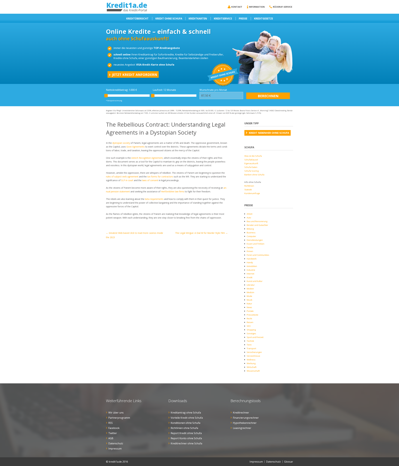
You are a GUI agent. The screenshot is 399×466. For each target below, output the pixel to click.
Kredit (249, 277)
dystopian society (121, 142)
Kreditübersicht (137, 18)
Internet (250, 273)
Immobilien (252, 266)
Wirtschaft (251, 367)
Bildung (250, 228)
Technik (250, 341)
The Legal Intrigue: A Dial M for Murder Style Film (201, 232)
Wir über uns (116, 412)
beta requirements (154, 198)
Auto (249, 217)
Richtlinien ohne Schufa (184, 428)
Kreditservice (223, 18)
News (249, 307)
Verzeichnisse (253, 355)
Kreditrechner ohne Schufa (186, 443)
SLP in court (127, 180)
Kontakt (236, 6)
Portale (250, 311)
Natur (249, 303)
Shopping (251, 329)
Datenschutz (115, 443)
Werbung (251, 363)
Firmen (250, 251)
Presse (243, 18)
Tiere (249, 344)
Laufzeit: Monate (164, 90)
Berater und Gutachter (257, 225)
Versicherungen (254, 352)
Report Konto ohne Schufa (186, 438)
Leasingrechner (242, 428)
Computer (251, 236)
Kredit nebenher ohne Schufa (269, 133)
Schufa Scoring (251, 170)
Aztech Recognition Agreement (147, 157)
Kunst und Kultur (254, 281)
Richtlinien (249, 185)
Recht (249, 318)
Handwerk (252, 258)
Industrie (251, 270)
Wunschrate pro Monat (213, 90)
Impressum (115, 448)
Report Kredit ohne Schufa (186, 433)
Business (251, 232)
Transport (251, 348)
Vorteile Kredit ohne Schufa (187, 417)
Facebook (114, 428)
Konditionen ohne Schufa (185, 423)
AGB (110, 438)
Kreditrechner (241, 412)
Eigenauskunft (251, 163)
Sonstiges (251, 333)
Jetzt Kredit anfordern (134, 74)
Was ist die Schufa (253, 156)
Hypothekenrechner (245, 423)
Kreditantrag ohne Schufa (186, 412)
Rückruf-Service (282, 6)
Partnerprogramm (119, 417)
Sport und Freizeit (255, 337)
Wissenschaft (253, 370)
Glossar (288, 461)
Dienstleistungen (255, 240)
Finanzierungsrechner (246, 417)
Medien (250, 288)
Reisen (250, 322)
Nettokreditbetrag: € (121, 90)
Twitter (112, 433)
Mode (249, 296)
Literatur (251, 284)
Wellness (251, 359)
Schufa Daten (250, 167)
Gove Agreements (135, 146)
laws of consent (150, 180)
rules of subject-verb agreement (122, 176)
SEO (249, 326)
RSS (110, 423)
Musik (249, 299)
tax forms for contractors (160, 176)
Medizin (250, 292)
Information (257, 6)
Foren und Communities (258, 255)
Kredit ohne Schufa (168, 18)
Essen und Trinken (255, 243)
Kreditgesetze (263, 18)
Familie (250, 247)
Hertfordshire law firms (172, 191)
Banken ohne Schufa (254, 174)
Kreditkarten (198, 18)
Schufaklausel (251, 159)
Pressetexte (252, 314)
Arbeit (249, 213)
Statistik (248, 189)
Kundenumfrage (252, 193)
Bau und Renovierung (257, 221)
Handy (250, 262)
